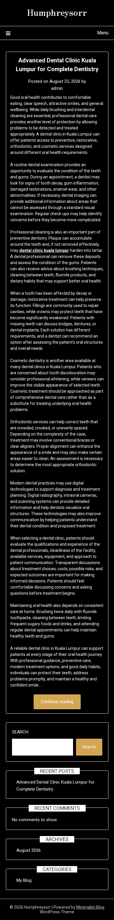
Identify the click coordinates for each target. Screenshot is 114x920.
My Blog (24, 880)
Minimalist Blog (90, 907)
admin (57, 88)
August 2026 (28, 850)
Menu (102, 33)
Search (20, 732)
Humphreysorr (57, 12)
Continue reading (57, 701)
